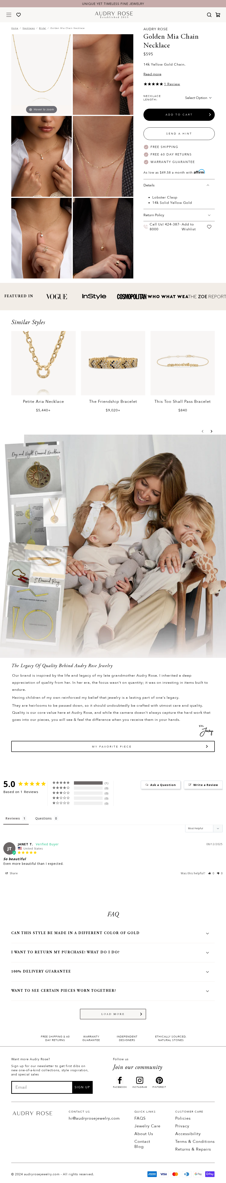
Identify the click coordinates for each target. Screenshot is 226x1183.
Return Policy (153, 215)
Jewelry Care (147, 1126)
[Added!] (209, 227)
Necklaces (29, 28)
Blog (139, 1146)
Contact (142, 1141)
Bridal (42, 28)
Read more (152, 74)
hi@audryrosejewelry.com (94, 1118)
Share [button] (13, 873)
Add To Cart (179, 114)
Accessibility (188, 1134)
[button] (202, 431)
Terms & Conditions (195, 1141)
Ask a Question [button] (163, 785)
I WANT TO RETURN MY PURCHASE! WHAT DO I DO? (65, 952)
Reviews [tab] (13, 818)
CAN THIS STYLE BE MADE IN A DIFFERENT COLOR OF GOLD (75, 933)
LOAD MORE (113, 1014)
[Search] (209, 14)
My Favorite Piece (112, 746)
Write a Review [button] (205, 785)
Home (14, 28)
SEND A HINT (179, 133)
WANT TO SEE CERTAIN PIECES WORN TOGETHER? (63, 991)
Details (148, 185)
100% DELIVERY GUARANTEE (41, 971)
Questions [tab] (43, 818)
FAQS (140, 1118)
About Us (143, 1134)
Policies (183, 1118)
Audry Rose (155, 29)
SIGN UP (82, 1087)
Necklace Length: (152, 97)
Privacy (182, 1126)
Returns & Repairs (193, 1149)
